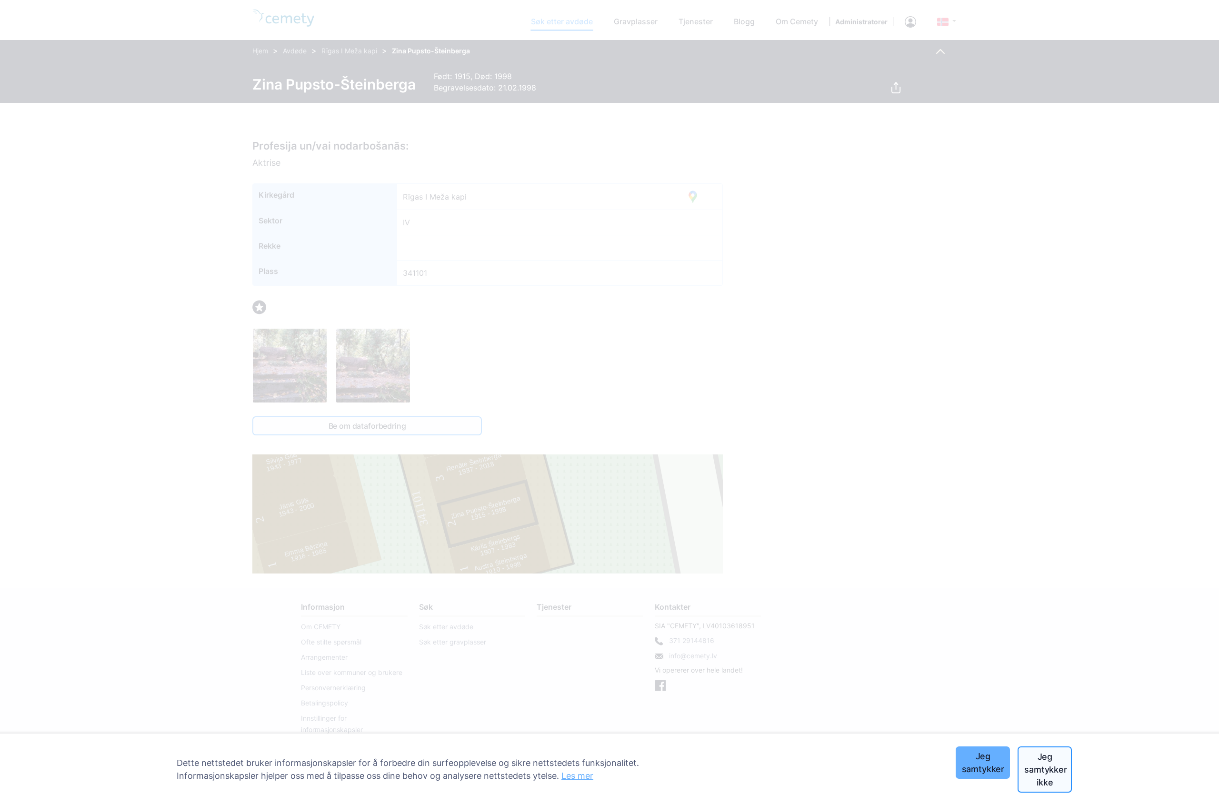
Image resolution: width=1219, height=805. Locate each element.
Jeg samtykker (983, 762)
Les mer (577, 776)
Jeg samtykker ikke (1045, 769)
